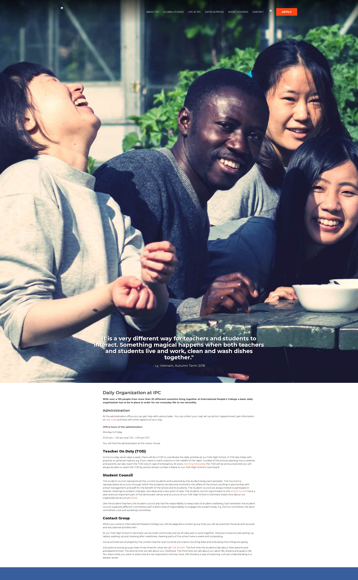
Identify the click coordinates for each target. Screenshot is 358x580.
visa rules (111, 419)
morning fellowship (195, 464)
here (133, 498)
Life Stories (178, 547)
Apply (287, 12)
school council (238, 491)
